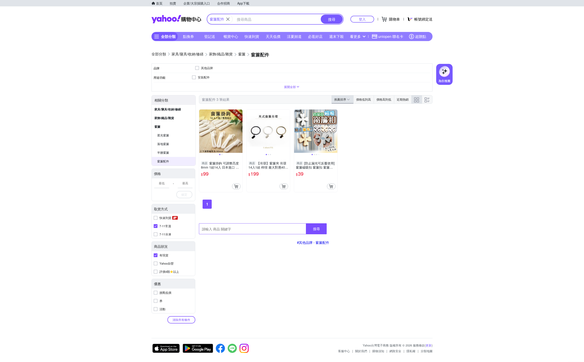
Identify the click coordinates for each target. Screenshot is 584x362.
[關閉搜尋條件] (228, 19)
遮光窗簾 (163, 135)
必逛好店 (315, 36)
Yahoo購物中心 (176, 19)
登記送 (209, 36)
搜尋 (316, 228)
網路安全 (395, 351)
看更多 (355, 36)
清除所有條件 (181, 320)
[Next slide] (239, 131)
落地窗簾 (163, 144)
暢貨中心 (231, 36)
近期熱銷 (403, 99)
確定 (184, 194)
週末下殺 (336, 36)
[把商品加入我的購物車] (236, 186)
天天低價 (273, 36)
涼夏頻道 (294, 36)
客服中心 (344, 351)
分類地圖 (427, 351)
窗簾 (157, 126)
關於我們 (361, 351)
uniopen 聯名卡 (390, 36)
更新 (429, 345)
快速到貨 (252, 36)
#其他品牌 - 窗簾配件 (313, 242)
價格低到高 (363, 99)
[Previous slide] (202, 131)
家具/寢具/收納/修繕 (167, 109)
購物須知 (378, 351)
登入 (362, 19)
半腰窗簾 (163, 152)
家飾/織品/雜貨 (164, 118)
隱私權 (411, 351)
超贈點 (420, 36)
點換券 (188, 36)
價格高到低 (383, 99)
